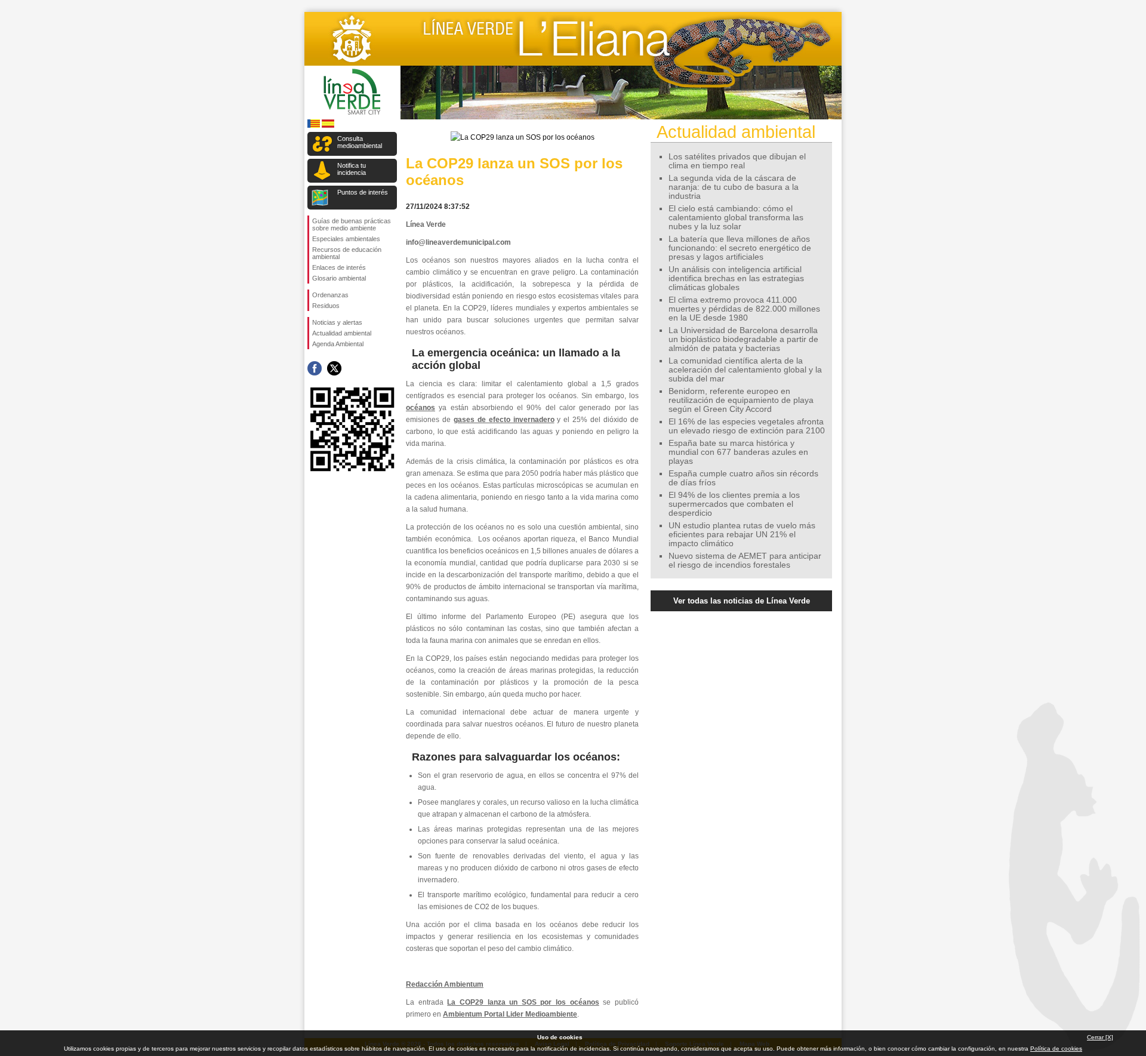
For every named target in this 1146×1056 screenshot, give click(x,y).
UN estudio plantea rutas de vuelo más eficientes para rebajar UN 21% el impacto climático (741, 534)
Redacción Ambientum (444, 984)
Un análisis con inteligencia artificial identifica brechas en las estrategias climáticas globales (736, 278)
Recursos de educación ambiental (346, 253)
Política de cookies (1056, 1048)
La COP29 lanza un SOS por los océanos (523, 1002)
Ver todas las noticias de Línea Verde (741, 600)
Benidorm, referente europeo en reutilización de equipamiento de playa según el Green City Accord (741, 400)
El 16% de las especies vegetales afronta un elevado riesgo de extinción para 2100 (746, 426)
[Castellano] (328, 125)
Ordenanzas (330, 294)
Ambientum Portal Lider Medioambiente (510, 1014)
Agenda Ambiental (337, 343)
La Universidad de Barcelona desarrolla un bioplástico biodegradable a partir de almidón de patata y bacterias (743, 339)
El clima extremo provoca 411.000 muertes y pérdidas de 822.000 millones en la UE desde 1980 (744, 308)
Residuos (326, 305)
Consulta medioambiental (359, 142)
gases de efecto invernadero (504, 419)
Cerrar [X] (1100, 1037)
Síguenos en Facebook (314, 368)
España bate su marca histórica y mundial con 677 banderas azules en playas (738, 452)
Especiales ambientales (346, 238)
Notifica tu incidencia (351, 169)
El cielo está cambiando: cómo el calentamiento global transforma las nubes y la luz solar (735, 217)
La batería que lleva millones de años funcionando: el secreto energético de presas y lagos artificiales (739, 248)
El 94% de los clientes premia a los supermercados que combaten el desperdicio (734, 504)
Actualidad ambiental (341, 333)
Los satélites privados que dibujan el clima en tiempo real (737, 161)
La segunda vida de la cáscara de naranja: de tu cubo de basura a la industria (733, 187)
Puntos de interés (362, 192)
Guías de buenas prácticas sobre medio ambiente (351, 224)
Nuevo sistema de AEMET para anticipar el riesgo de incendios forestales (744, 560)
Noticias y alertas (337, 322)
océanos (420, 408)
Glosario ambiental (339, 278)
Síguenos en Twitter (334, 368)
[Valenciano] (313, 125)
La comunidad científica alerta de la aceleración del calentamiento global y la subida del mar (745, 369)
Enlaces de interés (339, 267)
